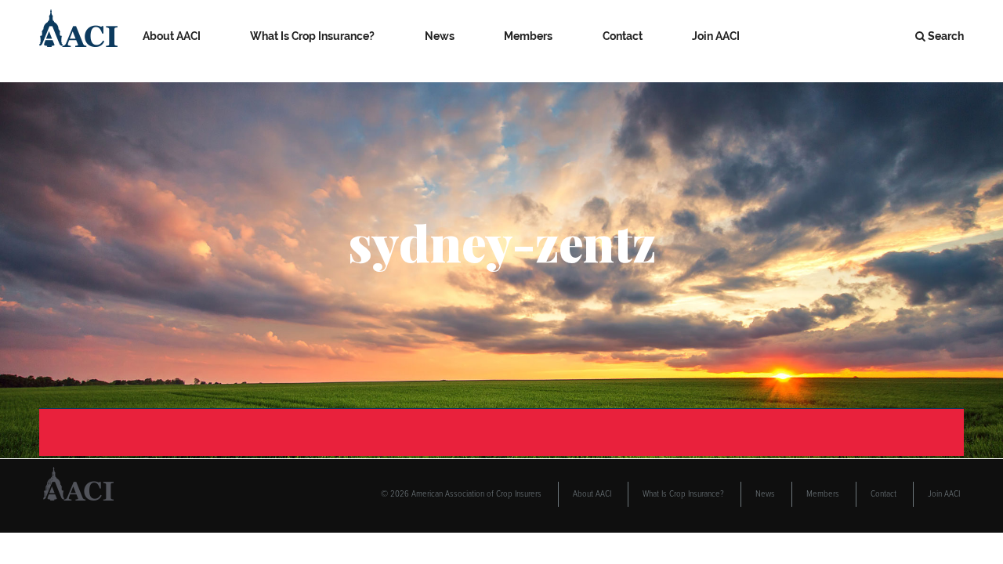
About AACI (172, 36)
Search (946, 36)
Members (528, 36)
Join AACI (716, 36)
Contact (623, 36)
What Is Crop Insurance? (312, 36)
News (439, 36)
